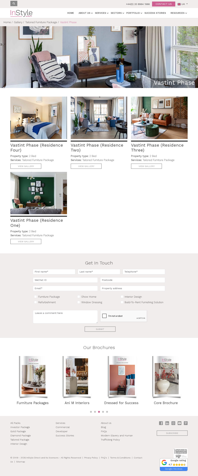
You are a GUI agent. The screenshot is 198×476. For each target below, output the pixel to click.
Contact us (164, 3)
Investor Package (20, 427)
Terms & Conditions (120, 457)
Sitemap (20, 461)
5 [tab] (107, 412)
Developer (62, 431)
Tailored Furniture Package (41, 22)
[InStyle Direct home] (21, 13)
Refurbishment (47, 302)
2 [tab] (95, 412)
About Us (106, 423)
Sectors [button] (116, 13)
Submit (100, 329)
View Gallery (26, 166)
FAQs (104, 431)
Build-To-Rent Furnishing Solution (144, 302)
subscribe (172, 433)
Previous (8, 382)
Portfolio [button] (133, 13)
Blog (103, 427)
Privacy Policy (91, 457)
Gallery (18, 22)
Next (190, 382)
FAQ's (104, 457)
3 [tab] (99, 412)
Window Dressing (91, 302)
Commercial (63, 427)
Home (70, 13)
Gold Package (18, 431)
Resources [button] (178, 13)
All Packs (15, 423)
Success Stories (155, 13)
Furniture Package (49, 296)
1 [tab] (91, 412)
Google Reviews (173, 469)
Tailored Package (19, 439)
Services (60, 423)
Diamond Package (20, 435)
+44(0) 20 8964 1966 (138, 4)
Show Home (88, 296)
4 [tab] (103, 412)
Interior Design (133, 296)
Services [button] (100, 13)
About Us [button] (84, 13)
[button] (173, 462)
